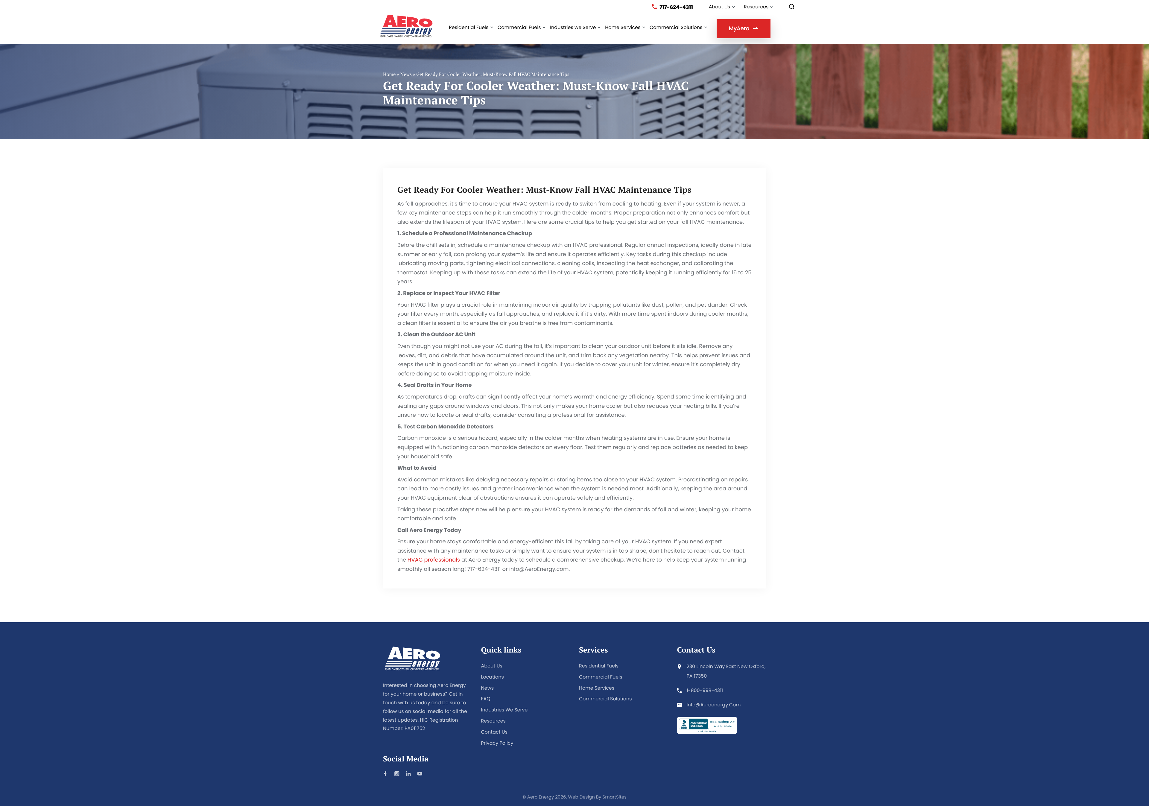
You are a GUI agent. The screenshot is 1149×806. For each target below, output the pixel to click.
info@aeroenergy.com (714, 704)
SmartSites (614, 797)
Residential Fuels (598, 665)
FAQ (485, 698)
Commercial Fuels (600, 676)
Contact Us (494, 732)
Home (389, 74)
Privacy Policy (497, 743)
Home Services (596, 688)
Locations (492, 676)
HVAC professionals (434, 560)
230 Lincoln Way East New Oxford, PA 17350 (726, 671)
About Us (491, 665)
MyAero (739, 28)
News (406, 74)
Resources (493, 720)
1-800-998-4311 (705, 690)
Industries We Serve (504, 709)
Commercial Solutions (605, 698)
